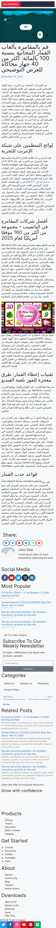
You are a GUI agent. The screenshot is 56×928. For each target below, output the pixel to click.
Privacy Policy (11, 689)
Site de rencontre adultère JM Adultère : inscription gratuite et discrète (24, 613)
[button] (47, 35)
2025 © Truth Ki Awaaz (13, 920)
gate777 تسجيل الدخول (38, 181)
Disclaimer (43, 683)
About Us (9, 683)
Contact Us (26, 683)
